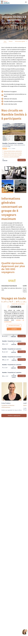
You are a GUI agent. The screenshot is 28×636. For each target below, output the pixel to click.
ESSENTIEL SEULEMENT (18, 304)
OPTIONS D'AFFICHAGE (14, 325)
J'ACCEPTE (14, 329)
